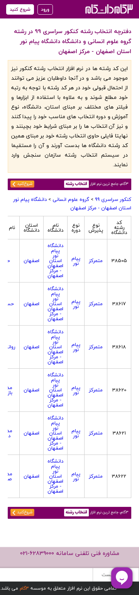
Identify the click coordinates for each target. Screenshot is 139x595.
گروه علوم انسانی (71, 199)
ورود (45, 9)
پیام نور (75, 260)
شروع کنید (20, 9)
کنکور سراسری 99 (113, 199)
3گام (24, 588)
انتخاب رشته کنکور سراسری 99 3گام (108, 8)
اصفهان (31, 260)
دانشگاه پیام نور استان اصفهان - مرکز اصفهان (72, 203)
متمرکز (96, 260)
